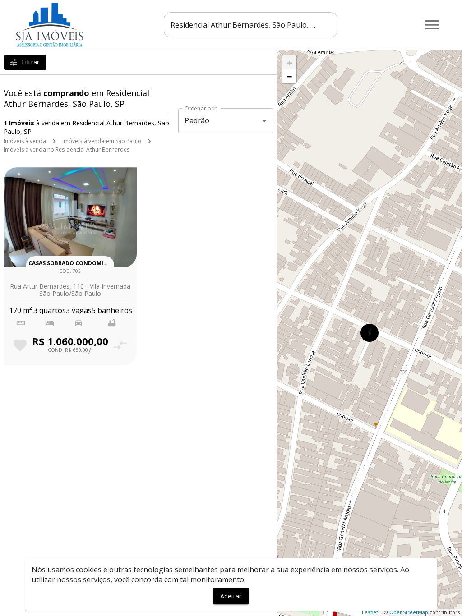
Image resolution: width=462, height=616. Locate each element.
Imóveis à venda (25, 141)
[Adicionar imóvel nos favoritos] (20, 345)
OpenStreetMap (408, 612)
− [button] (289, 76)
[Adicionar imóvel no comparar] (120, 345)
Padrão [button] (197, 120)
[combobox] (250, 24)
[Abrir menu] (432, 24)
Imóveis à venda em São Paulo (101, 141)
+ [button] (289, 62)
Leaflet (370, 612)
